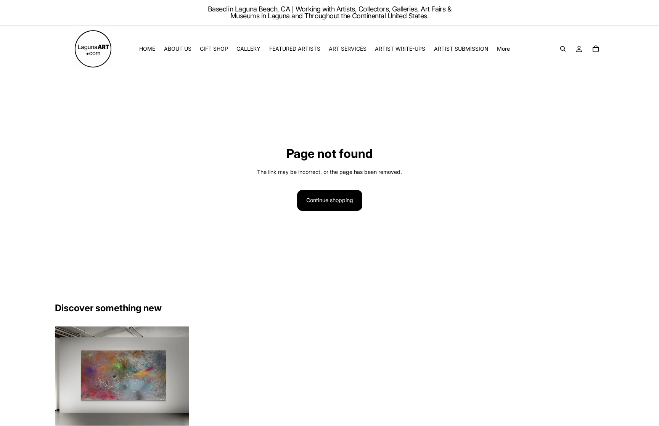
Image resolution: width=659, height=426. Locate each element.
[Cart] (595, 48)
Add (183, 413)
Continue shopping (329, 200)
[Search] (563, 48)
